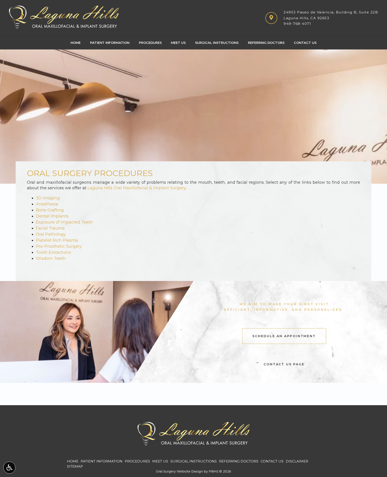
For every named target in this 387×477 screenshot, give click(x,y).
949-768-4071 (297, 23)
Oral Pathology (51, 234)
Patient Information (109, 43)
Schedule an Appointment (284, 336)
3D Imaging (48, 198)
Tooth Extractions (53, 252)
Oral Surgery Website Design (179, 471)
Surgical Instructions (217, 43)
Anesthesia (47, 204)
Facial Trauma (50, 228)
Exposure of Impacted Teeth (64, 222)
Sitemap (75, 466)
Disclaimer (297, 461)
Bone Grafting (50, 210)
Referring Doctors (266, 43)
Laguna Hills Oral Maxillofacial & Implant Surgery (137, 187)
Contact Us (305, 43)
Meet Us (178, 43)
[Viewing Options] (9, 468)
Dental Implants (52, 216)
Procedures (150, 43)
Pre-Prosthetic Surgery (59, 246)
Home (76, 43)
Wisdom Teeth (51, 258)
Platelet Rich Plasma (57, 240)
